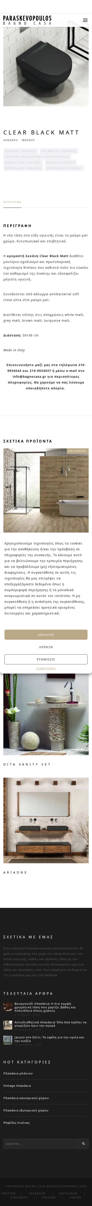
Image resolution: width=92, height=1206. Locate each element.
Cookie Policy (46, 668)
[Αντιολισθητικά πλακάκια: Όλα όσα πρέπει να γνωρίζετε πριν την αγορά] (7, 1025)
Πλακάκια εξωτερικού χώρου (25, 1110)
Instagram (68, 1193)
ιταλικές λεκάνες (20, 151)
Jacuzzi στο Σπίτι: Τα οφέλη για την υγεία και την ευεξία (49, 1039)
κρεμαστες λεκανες (58, 151)
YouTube (48, 1197)
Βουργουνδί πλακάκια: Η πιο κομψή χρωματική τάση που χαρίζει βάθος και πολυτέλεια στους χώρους (45, 1007)
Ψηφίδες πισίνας (16, 1123)
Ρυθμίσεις (46, 659)
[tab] (12, 204)
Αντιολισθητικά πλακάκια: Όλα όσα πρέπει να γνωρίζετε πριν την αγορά (51, 1024)
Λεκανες (10, 140)
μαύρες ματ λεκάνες (23, 168)
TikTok (75, 1197)
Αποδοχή (46, 634)
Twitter (8, 1193)
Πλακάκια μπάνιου (18, 1073)
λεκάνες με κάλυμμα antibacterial (37, 156)
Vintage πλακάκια (17, 1086)
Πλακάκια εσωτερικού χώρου (26, 1098)
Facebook (37, 1193)
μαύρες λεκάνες (60, 162)
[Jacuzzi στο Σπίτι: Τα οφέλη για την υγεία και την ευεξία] (7, 1040)
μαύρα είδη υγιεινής (23, 162)
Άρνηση (46, 647)
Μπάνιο (28, 140)
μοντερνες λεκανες (64, 168)
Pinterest (19, 1197)
